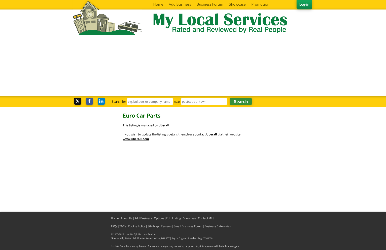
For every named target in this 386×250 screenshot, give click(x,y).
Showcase (189, 218)
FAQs (114, 226)
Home (115, 218)
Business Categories (217, 226)
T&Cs (122, 226)
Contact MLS (206, 218)
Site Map (153, 226)
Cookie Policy (137, 226)
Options (159, 218)
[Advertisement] (193, 65)
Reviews (166, 226)
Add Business (143, 218)
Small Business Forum (188, 226)
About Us (126, 218)
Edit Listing (173, 218)
